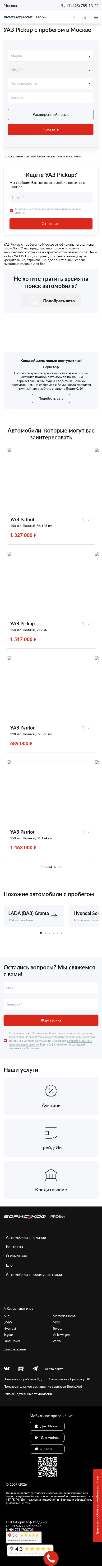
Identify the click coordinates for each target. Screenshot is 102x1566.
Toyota (57, 1328)
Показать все (51, 866)
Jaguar (8, 1335)
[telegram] (35, 1368)
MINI (56, 1322)
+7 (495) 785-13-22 (82, 6)
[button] (41, 933)
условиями (39, 209)
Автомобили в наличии (26, 1237)
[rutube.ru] (21, 1369)
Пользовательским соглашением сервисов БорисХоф (60, 1037)
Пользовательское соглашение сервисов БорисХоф (43, 1386)
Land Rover (12, 1341)
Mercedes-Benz (64, 1316)
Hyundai (10, 1328)
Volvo (57, 1341)
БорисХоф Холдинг (31, 1522)
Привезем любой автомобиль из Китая (97, 1506)
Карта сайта (54, 1369)
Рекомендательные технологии (28, 1394)
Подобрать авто (51, 398)
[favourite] (73, 17)
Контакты (14, 1246)
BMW (8, 1322)
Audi (7, 1316)
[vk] (7, 1369)
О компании (16, 1256)
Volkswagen (61, 1335)
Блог (10, 1265)
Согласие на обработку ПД (69, 1379)
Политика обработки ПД (23, 1379)
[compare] (84, 17)
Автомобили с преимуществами (34, 1274)
